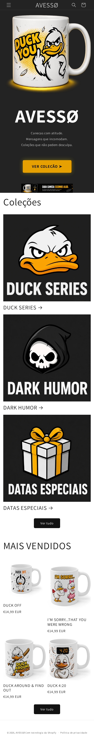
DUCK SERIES (20, 307)
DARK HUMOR (20, 407)
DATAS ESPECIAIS (25, 508)
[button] (9, 5)
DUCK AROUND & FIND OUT (23, 688)
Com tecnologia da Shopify (40, 732)
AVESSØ (20, 732)
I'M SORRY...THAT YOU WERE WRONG (67, 622)
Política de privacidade (73, 732)
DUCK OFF (12, 605)
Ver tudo (47, 523)
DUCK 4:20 (56, 685)
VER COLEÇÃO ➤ (47, 166)
